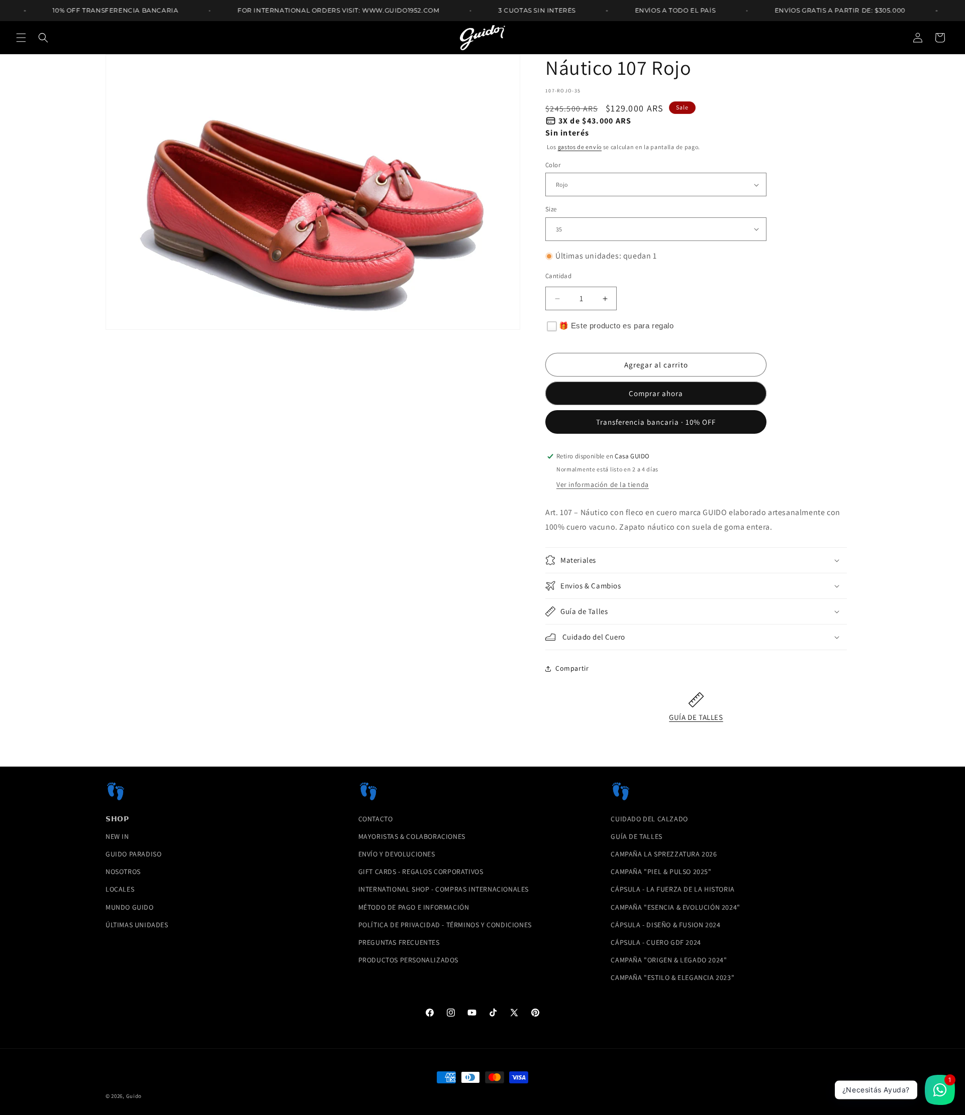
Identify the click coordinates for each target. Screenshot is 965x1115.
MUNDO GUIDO (130, 907)
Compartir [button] (572, 668)
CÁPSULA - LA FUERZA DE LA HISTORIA (672, 889)
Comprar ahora (656, 393)
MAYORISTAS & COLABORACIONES (411, 836)
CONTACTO (375, 818)
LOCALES (120, 889)
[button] (21, 38)
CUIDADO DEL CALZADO (649, 818)
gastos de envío (580, 147)
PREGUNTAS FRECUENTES (399, 942)
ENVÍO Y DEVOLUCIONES (396, 853)
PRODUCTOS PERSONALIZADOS (408, 959)
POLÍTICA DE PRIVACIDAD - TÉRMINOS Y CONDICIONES (445, 924)
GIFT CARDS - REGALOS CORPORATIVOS (421, 871)
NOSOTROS (123, 871)
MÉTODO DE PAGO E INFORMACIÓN (413, 907)
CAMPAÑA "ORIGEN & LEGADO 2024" (669, 959)
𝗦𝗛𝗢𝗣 (117, 818)
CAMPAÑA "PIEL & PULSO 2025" (661, 871)
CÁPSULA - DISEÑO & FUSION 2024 (665, 924)
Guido (134, 1095)
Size (551, 209)
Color (552, 165)
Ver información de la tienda (602, 484)
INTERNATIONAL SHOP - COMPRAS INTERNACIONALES (443, 889)
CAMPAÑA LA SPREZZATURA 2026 (664, 853)
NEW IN (117, 836)
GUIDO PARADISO (133, 853)
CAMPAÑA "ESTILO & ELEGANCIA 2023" (672, 977)
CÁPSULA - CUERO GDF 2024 (656, 942)
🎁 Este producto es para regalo (616, 325)
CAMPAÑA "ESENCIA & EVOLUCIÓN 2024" (675, 907)
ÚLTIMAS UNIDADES (137, 924)
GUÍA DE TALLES (696, 717)
